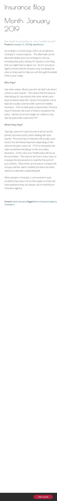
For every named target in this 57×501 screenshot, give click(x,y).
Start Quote (43, 497)
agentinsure (38, 44)
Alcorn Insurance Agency (45, 201)
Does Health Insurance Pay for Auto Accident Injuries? (30, 41)
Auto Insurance (20, 201)
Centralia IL (9, 204)
